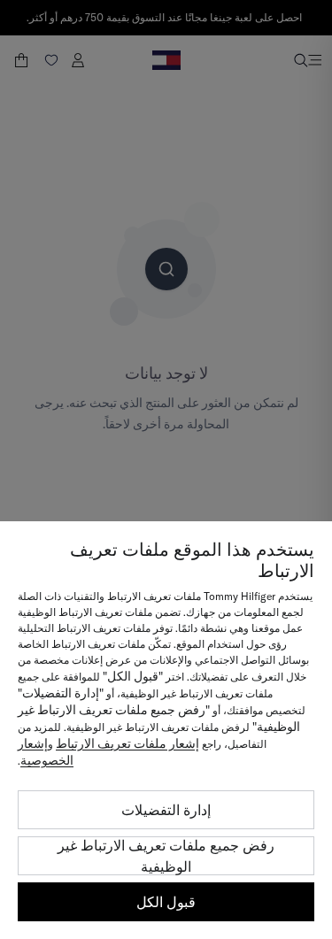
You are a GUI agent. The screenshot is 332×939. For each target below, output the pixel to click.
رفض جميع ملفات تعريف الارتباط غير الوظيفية (166, 855)
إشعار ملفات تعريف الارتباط (127, 743)
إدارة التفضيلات (166, 810)
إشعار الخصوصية (45, 751)
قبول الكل (166, 902)
